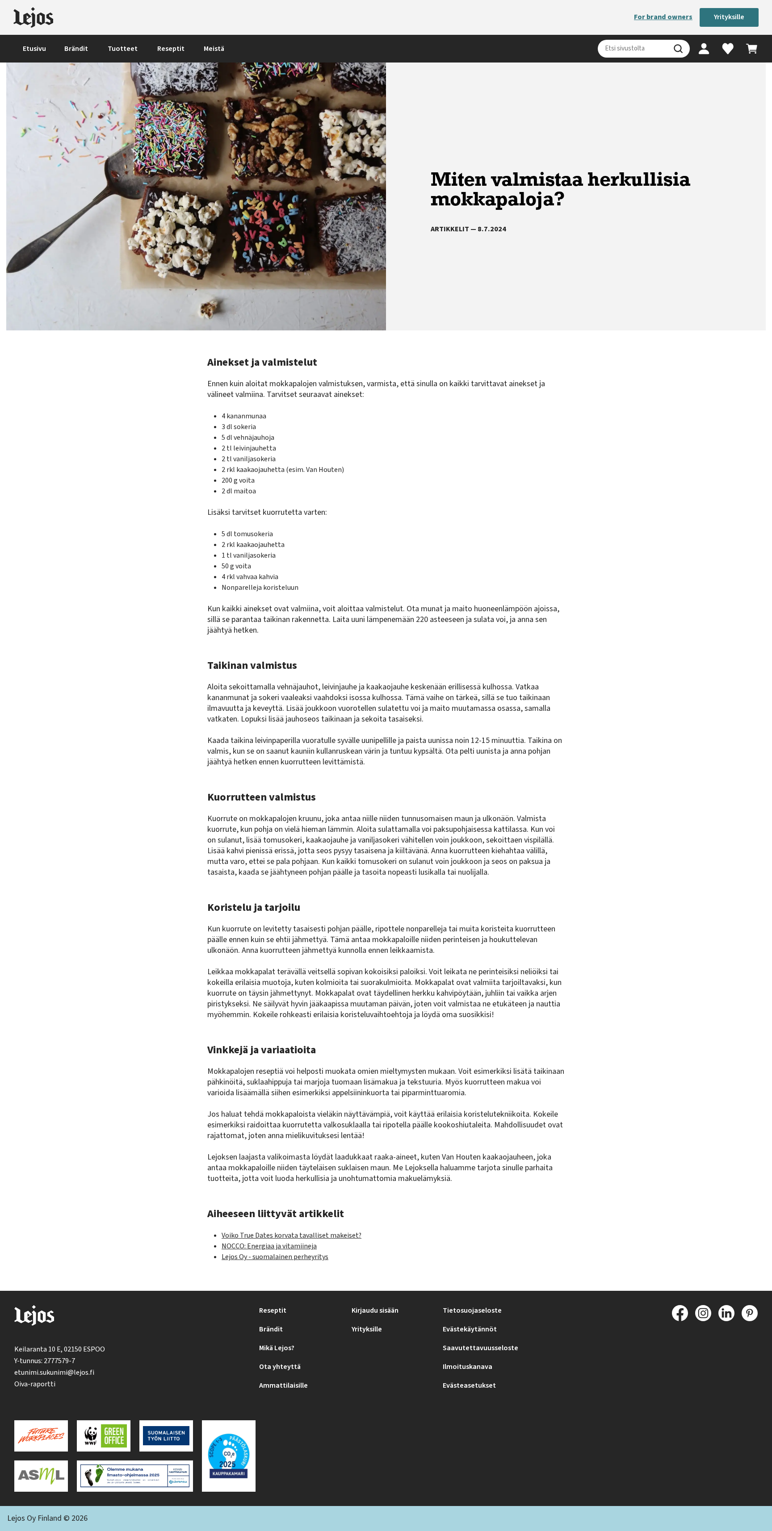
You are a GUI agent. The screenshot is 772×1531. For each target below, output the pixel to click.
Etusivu (34, 49)
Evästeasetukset (469, 1385)
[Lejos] (33, 17)
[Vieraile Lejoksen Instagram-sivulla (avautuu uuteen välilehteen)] (703, 1313)
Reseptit (171, 49)
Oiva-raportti (34, 1384)
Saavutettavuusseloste (480, 1348)
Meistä (214, 49)
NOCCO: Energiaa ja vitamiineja (269, 1246)
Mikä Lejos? (276, 1348)
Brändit (76, 49)
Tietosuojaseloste (472, 1310)
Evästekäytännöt (470, 1329)
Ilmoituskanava (467, 1367)
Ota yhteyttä (280, 1367)
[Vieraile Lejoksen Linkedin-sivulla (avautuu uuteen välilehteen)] (726, 1313)
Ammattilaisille (283, 1385)
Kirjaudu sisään (375, 1310)
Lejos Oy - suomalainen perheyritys (275, 1257)
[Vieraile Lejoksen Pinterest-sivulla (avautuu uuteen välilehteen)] (750, 1313)
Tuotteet (123, 49)
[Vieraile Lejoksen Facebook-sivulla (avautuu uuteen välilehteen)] (680, 1313)
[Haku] (678, 49)
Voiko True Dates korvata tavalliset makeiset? (291, 1235)
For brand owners (663, 17)
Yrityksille (729, 17)
